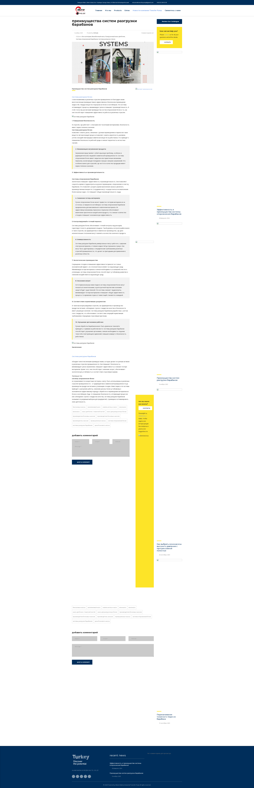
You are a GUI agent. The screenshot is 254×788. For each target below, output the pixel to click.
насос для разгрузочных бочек (116, 411)
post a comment (83, 462)
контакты (146, 408)
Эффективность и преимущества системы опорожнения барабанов (169, 212)
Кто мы (108, 10)
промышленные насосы (98, 421)
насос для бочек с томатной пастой (93, 411)
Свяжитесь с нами (173, 10)
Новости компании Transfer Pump (147, 10)
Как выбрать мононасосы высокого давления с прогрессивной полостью (169, 547)
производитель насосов (80, 421)
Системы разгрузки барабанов (82, 425)
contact (166, 35)
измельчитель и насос (110, 407)
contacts (167, 42)
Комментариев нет (148, 33)
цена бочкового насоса (102, 425)
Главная (98, 10)
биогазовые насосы (79, 407)
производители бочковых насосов (84, 416)
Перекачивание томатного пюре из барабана (166, 717)
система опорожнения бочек (117, 421)
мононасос (122, 407)
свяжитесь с (143, 416)
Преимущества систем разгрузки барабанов (168, 379)
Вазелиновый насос (94, 407)
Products (118, 10)
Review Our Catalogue (170, 21)
